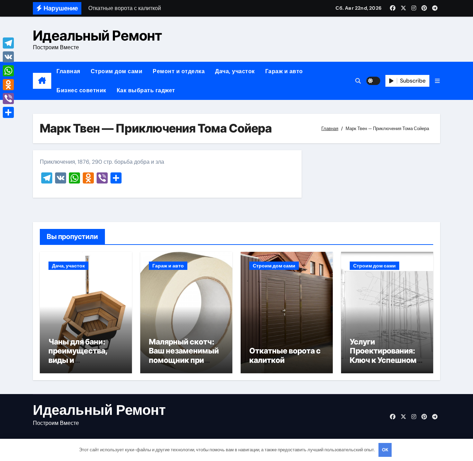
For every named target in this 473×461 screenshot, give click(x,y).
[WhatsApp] (8, 71)
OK (385, 450)
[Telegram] (8, 43)
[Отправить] (8, 112)
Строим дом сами (117, 71)
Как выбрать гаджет (146, 90)
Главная (68, 71)
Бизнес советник (81, 90)
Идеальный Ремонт (97, 35)
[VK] (8, 57)
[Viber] (8, 98)
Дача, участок (235, 71)
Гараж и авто (284, 71)
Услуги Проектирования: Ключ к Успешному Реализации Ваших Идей (385, 360)
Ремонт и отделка (179, 71)
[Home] (42, 81)
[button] (437, 81)
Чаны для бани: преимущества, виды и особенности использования (78, 360)
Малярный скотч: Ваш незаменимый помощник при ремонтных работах (186, 355)
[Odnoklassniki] (8, 85)
